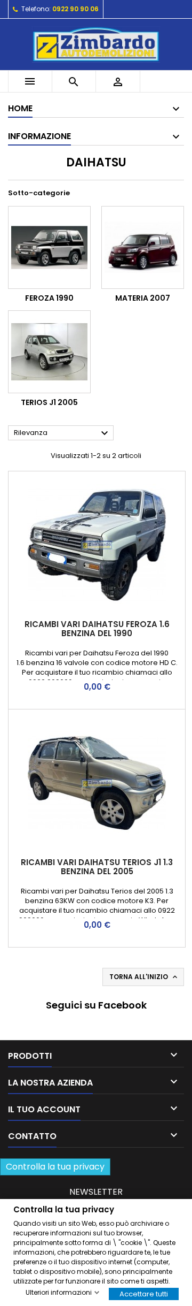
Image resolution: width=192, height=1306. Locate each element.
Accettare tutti (143, 1293)
